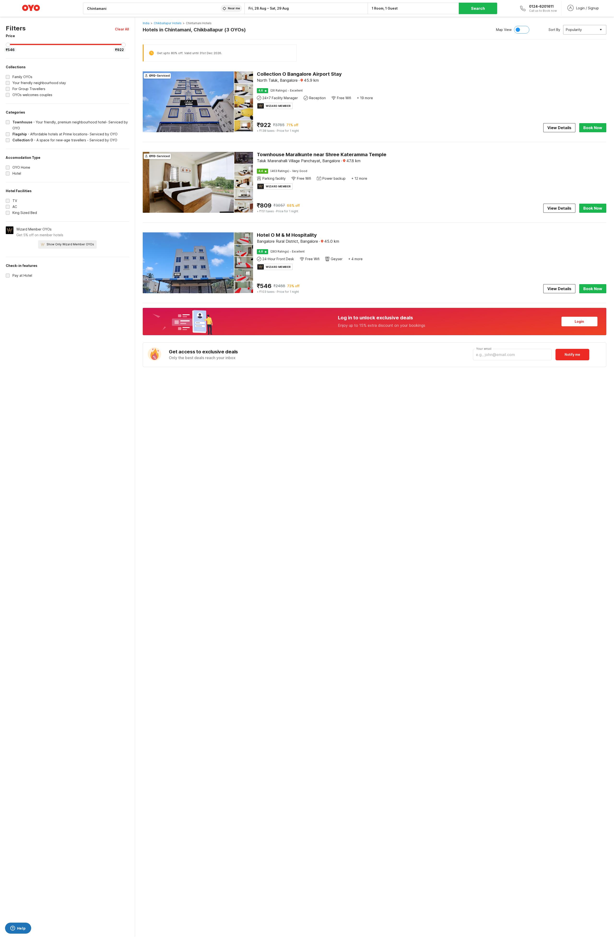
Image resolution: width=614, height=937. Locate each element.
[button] (122, 29)
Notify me (572, 354)
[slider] (8, 45)
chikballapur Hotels (168, 23)
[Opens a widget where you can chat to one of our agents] (18, 929)
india (146, 23)
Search (478, 8)
